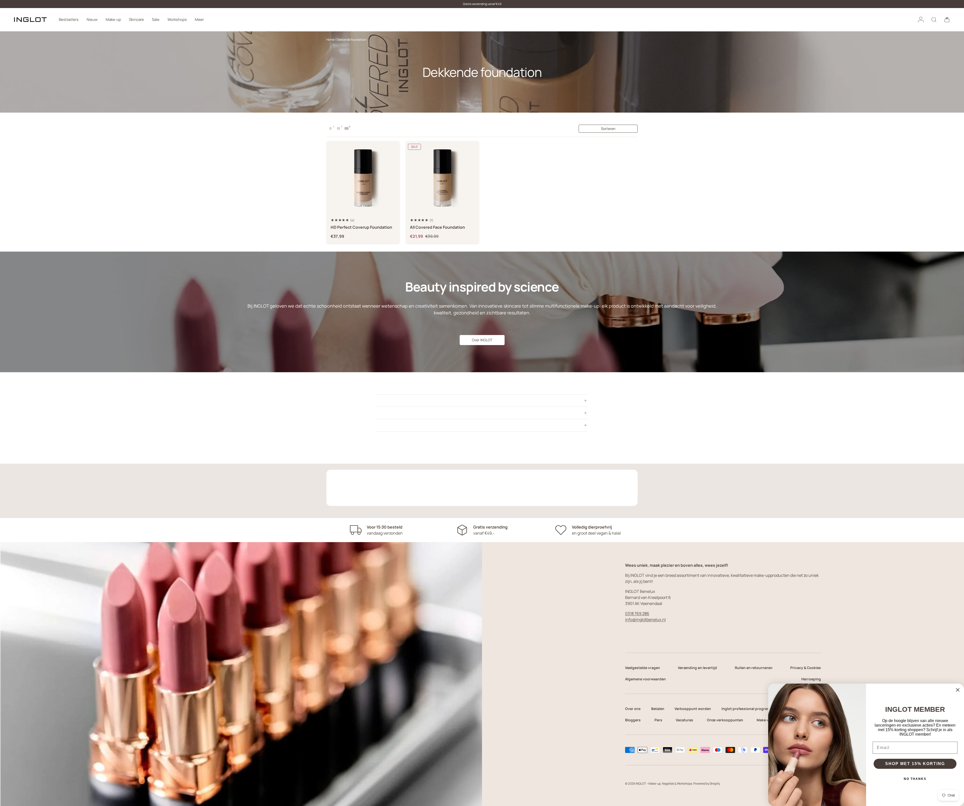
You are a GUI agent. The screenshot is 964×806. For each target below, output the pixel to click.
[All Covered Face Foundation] (442, 177)
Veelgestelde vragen (642, 667)
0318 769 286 (637, 613)
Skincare (136, 19)
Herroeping (811, 679)
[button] (946, 19)
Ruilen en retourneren (753, 667)
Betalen (657, 708)
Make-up (113, 19)
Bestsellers (69, 19)
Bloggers (633, 720)
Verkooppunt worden (693, 708)
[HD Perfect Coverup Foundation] (363, 177)
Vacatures (684, 720)
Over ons (633, 708)
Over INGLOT (482, 340)
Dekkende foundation (351, 39)
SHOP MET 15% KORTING (915, 764)
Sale (155, 19)
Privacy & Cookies (805, 667)
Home (330, 39)
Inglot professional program (745, 708)
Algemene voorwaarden (645, 679)
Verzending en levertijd (697, 667)
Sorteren (608, 128)
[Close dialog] (957, 690)
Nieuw (92, 19)
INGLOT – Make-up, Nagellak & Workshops (664, 783)
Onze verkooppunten (725, 720)
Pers (658, 720)
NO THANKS (915, 779)
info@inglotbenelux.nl (645, 619)
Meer (199, 19)
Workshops (177, 19)
